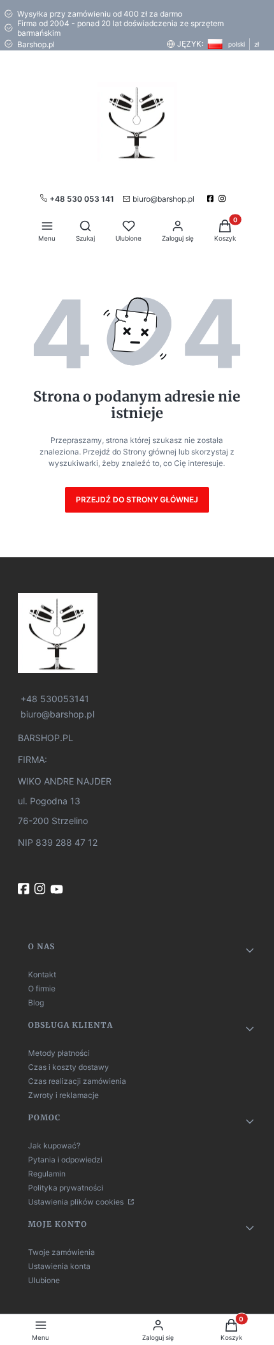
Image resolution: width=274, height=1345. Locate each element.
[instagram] (223, 198)
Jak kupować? (54, 1145)
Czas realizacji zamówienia (77, 1081)
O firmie (41, 988)
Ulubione (44, 1280)
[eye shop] (137, 633)
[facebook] (212, 198)
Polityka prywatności (65, 1187)
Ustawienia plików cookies (77, 1201)
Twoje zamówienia (61, 1252)
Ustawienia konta (59, 1266)
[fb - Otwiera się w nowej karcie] (25, 888)
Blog (36, 1002)
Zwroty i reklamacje (63, 1095)
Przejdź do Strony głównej (137, 499)
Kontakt (42, 974)
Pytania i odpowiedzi (65, 1159)
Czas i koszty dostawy (68, 1067)
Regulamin (47, 1173)
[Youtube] (58, 889)
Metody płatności (59, 1053)
